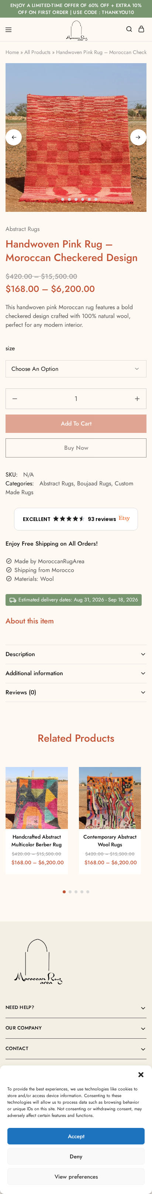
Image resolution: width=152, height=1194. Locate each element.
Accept (76, 1136)
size (10, 348)
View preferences (76, 1177)
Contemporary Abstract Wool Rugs (110, 840)
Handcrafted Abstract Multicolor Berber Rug (36, 840)
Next (138, 137)
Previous (14, 137)
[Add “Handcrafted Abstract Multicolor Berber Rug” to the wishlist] (54, 791)
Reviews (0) (21, 692)
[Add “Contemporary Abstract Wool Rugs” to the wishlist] (127, 791)
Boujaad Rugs (94, 483)
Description (20, 654)
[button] (141, 1074)
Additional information (34, 673)
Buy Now (76, 448)
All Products (37, 52)
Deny (76, 1157)
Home (12, 52)
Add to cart (76, 423)
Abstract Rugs (22, 229)
